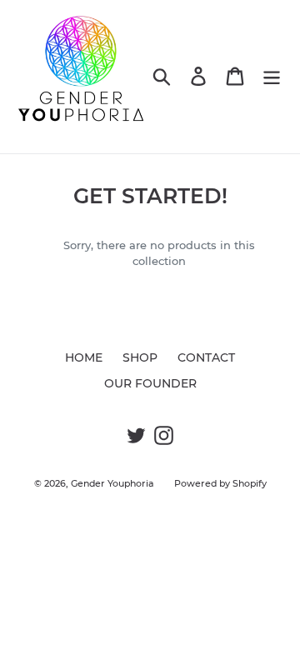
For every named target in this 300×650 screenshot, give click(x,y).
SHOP (140, 357)
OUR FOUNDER (150, 383)
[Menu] (271, 76)
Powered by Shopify (220, 483)
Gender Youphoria (112, 483)
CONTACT (206, 357)
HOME (83, 357)
